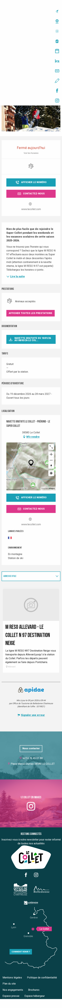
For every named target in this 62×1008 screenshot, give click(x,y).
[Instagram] (31, 100)
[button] (30, 313)
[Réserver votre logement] (31, 61)
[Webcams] (31, 21)
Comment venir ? (21, 952)
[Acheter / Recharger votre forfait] (31, 41)
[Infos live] (31, 11)
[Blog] (31, 81)
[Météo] (31, 31)
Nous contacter (31, 748)
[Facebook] (31, 91)
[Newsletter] (31, 71)
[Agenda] (31, 51)
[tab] (28, 576)
